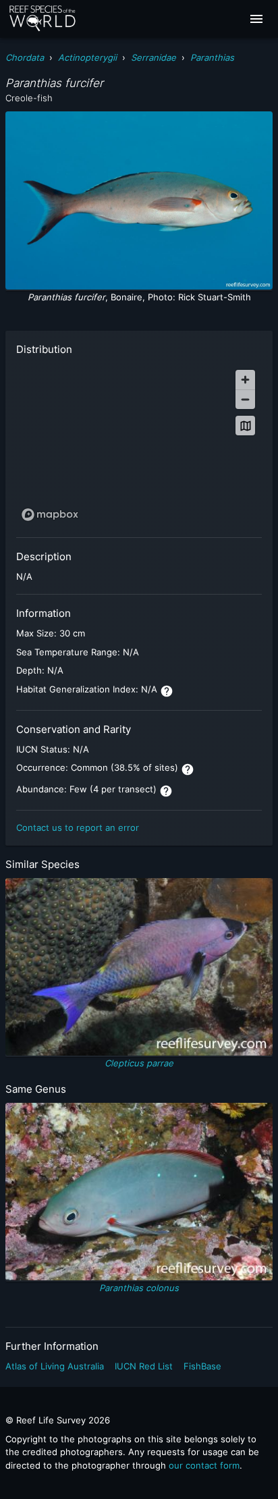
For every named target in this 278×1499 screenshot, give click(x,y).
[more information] (166, 691)
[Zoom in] (245, 379)
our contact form (204, 1465)
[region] (139, 444)
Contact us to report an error (77, 827)
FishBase (202, 1366)
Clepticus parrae (139, 1063)
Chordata (24, 57)
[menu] (256, 19)
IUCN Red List (144, 1366)
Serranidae (153, 57)
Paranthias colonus (139, 1287)
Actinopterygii (87, 57)
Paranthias (212, 57)
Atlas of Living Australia (54, 1366)
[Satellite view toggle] (245, 425)
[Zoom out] (245, 399)
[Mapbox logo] (50, 514)
